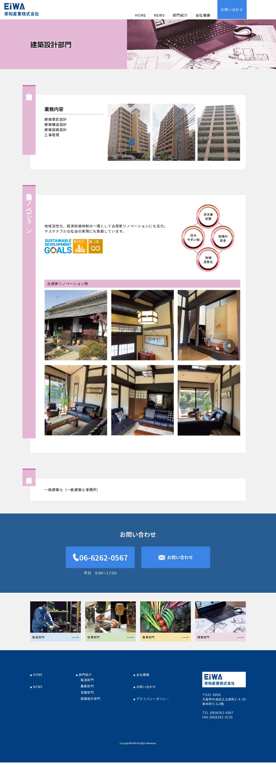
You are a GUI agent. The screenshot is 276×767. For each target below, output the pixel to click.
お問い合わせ (232, 9)
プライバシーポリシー (152, 699)
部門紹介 (180, 15)
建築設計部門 (90, 698)
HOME (140, 15)
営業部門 (87, 692)
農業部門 (87, 686)
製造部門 (87, 680)
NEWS (159, 15)
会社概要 (203, 15)
